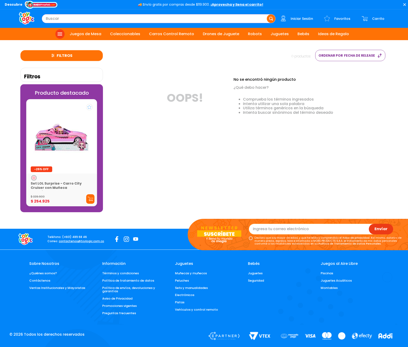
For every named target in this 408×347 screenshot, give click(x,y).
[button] (34, 178)
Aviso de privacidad (356, 238)
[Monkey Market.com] (41, 5)
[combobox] (159, 18)
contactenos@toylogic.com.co (81, 241)
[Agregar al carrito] (90, 199)
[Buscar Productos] (271, 18)
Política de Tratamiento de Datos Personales (350, 243)
